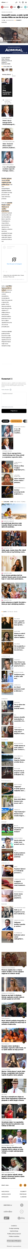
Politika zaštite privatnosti (14, 1233)
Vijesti (14, 7)
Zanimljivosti (6, 1194)
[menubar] (23, 2)
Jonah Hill (13, 279)
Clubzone (23, 1197)
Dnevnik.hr (6, 7)
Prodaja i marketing (14, 1228)
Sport (21, 7)
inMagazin (5, 1197)
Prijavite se (14, 411)
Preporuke (23, 1194)
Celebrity (23, 1191)
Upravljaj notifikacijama (15, 1241)
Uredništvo (14, 1225)
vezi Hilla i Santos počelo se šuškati (7, 288)
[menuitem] (23, 2)
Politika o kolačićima (14, 1236)
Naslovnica (5, 1191)
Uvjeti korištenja (14, 1231)
